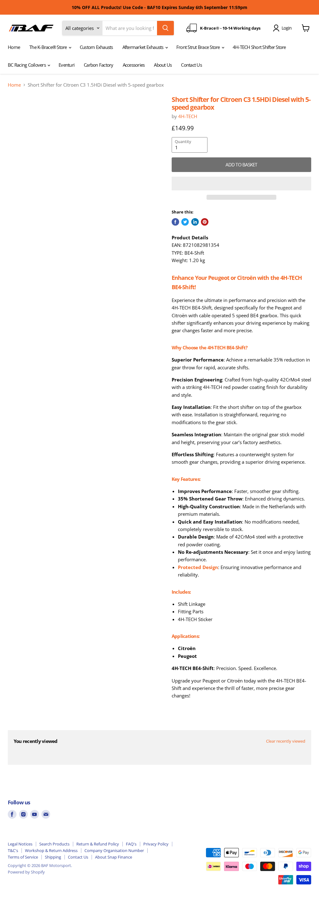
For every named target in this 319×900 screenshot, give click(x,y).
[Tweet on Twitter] (185, 222)
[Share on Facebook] (175, 222)
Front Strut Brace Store (198, 47)
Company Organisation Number (114, 850)
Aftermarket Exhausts (143, 47)
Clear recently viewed (285, 741)
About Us (163, 65)
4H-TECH (187, 116)
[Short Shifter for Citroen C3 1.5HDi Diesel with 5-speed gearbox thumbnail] (21, 111)
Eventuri (66, 65)
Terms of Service (23, 857)
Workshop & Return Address (51, 850)
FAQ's (131, 844)
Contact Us (191, 65)
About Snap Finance (113, 857)
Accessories (134, 65)
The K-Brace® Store (48, 47)
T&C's (13, 850)
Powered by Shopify (26, 872)
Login (287, 28)
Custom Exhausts (96, 47)
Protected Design (198, 567)
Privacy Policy (156, 844)
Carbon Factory (98, 65)
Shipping (53, 857)
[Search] (165, 28)
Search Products (54, 844)
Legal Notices (20, 844)
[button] (241, 183)
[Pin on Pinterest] (204, 222)
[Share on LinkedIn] (195, 222)
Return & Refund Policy (97, 844)
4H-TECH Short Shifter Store (259, 47)
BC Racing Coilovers (27, 65)
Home (14, 47)
